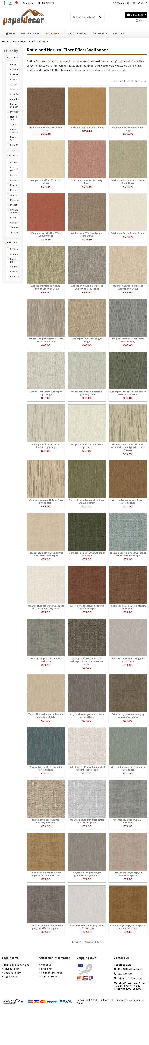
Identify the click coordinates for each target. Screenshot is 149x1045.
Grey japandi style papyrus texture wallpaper (127, 874)
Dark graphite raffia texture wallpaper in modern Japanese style (86, 661)
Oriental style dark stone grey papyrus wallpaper (128, 715)
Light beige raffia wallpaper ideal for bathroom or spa (87, 768)
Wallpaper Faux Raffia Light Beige (87, 340)
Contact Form (49, 976)
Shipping (46, 968)
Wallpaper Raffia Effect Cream (128, 233)
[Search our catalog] (100, 17)
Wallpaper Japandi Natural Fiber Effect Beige (46, 501)
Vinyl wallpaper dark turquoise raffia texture (45, 768)
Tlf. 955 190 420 (46, 3)
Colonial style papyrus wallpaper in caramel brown (128, 927)
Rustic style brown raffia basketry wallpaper (45, 821)
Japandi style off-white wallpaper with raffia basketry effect (46, 607)
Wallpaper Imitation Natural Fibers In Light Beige (46, 445)
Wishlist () (122, 3)
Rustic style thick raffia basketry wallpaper (128, 607)
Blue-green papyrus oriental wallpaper (46, 660)
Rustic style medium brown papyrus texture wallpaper (46, 874)
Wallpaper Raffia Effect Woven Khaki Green (128, 181)
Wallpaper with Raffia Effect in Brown (45, 129)
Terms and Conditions (17, 965)
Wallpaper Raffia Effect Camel (86, 127)
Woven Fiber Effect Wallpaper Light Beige (46, 393)
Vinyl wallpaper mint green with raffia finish (128, 768)
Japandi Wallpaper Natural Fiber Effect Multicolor (46, 340)
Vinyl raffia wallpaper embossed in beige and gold (46, 715)
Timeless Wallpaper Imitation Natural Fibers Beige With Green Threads (128, 447)
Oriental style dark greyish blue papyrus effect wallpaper (46, 927)
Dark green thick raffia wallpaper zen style (87, 554)
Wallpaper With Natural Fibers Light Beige (87, 445)
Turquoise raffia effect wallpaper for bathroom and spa (128, 554)
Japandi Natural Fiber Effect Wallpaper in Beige (128, 287)
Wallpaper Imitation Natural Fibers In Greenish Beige (46, 287)
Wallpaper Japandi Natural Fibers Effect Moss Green (128, 393)
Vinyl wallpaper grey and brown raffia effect (87, 715)
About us (46, 965)
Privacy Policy (11, 968)
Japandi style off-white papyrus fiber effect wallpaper (46, 554)
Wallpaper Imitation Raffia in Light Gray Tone (87, 393)
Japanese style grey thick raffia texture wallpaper (87, 821)
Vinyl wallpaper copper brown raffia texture (128, 501)
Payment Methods (51, 972)
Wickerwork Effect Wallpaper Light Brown (87, 234)
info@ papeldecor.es (130, 978)
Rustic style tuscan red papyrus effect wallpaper (87, 607)
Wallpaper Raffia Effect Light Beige (128, 129)
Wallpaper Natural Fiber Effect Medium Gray (128, 340)
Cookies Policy (12, 972)
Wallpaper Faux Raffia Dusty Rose (86, 181)
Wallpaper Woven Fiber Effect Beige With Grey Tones (87, 287)
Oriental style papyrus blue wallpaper (128, 821)
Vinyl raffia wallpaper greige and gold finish (128, 660)
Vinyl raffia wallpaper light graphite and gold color (87, 874)
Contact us (29, 3)
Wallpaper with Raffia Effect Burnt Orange (46, 234)
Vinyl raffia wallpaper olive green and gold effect (87, 501)
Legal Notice (11, 976)
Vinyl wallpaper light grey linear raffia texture (87, 927)
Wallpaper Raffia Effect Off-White (46, 181)
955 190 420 (125, 973)
